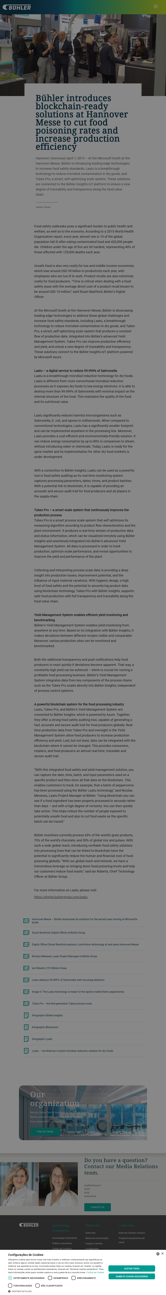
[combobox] (158, 1253)
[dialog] (83, 1272)
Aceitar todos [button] (131, 1268)
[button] (56, 1291)
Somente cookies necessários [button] (132, 1276)
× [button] (162, 1253)
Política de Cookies (95, 1272)
